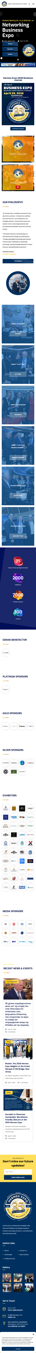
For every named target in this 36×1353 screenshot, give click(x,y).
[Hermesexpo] (4, 4)
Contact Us (23, 1250)
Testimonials (8, 1254)
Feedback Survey (9, 1258)
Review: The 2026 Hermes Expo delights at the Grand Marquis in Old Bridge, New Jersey (17, 1067)
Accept (18, 1349)
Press (9, 1042)
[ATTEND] (18, 350)
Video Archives (24, 1254)
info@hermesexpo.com (15, 1315)
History (6, 1250)
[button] (33, 1334)
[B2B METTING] (18, 511)
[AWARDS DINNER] (18, 433)
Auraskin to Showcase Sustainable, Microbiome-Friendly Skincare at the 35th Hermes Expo (16, 1118)
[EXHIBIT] (18, 309)
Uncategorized (12, 981)
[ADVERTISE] (18, 471)
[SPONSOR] (18, 390)
